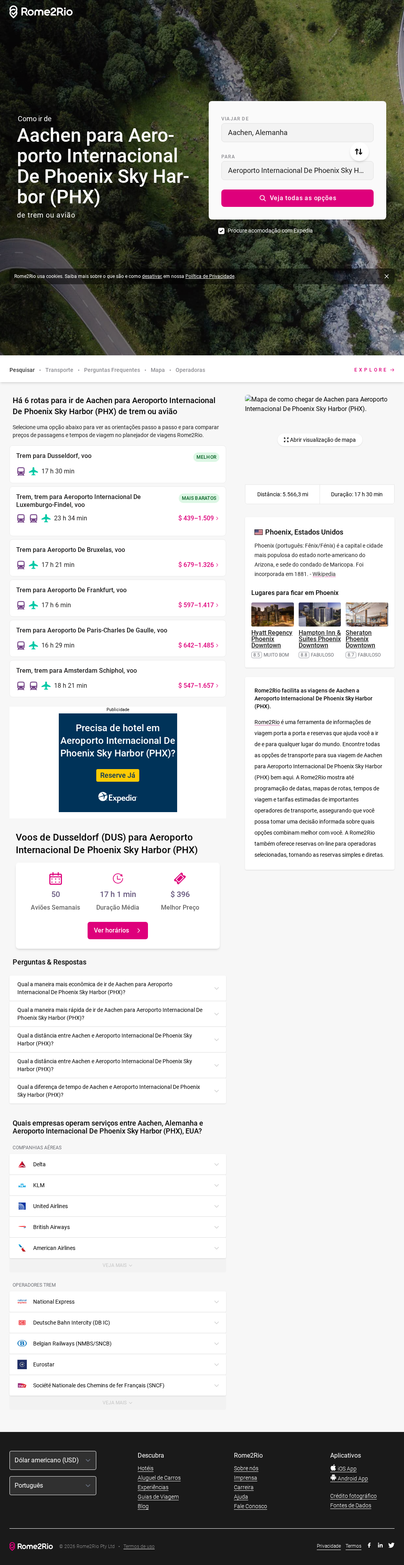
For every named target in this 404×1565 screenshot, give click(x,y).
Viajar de (235, 119)
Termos (353, 1546)
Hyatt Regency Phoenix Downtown (271, 639)
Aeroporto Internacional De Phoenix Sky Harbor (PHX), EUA (301, 170)
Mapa (158, 370)
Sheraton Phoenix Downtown (360, 639)
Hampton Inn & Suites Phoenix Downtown (320, 639)
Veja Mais (123, 1267)
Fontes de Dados (350, 1505)
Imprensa (245, 1478)
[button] (297, 198)
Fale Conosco (250, 1506)
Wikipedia (324, 574)
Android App (352, 1478)
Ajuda (241, 1497)
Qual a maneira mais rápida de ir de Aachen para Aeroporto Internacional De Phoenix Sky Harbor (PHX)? (109, 1014)
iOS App (347, 1469)
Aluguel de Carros (159, 1478)
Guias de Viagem (158, 1497)
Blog (143, 1506)
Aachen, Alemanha (258, 132)
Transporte (59, 370)
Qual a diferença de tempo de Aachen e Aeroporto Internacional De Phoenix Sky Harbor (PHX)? (108, 1091)
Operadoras (190, 370)
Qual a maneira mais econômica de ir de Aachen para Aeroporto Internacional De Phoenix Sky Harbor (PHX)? (94, 988)
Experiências (153, 1487)
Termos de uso (139, 1546)
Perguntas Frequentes (112, 370)
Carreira (244, 1487)
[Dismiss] (386, 276)
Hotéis (145, 1468)
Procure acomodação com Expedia (270, 230)
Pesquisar (22, 370)
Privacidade (329, 1546)
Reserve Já (117, 775)
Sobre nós (246, 1468)
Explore (371, 370)
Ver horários (111, 930)
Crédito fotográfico (353, 1496)
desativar (151, 276)
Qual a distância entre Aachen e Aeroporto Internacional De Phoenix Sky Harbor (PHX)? (104, 1039)
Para (228, 157)
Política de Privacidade (209, 276)
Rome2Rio (267, 722)
